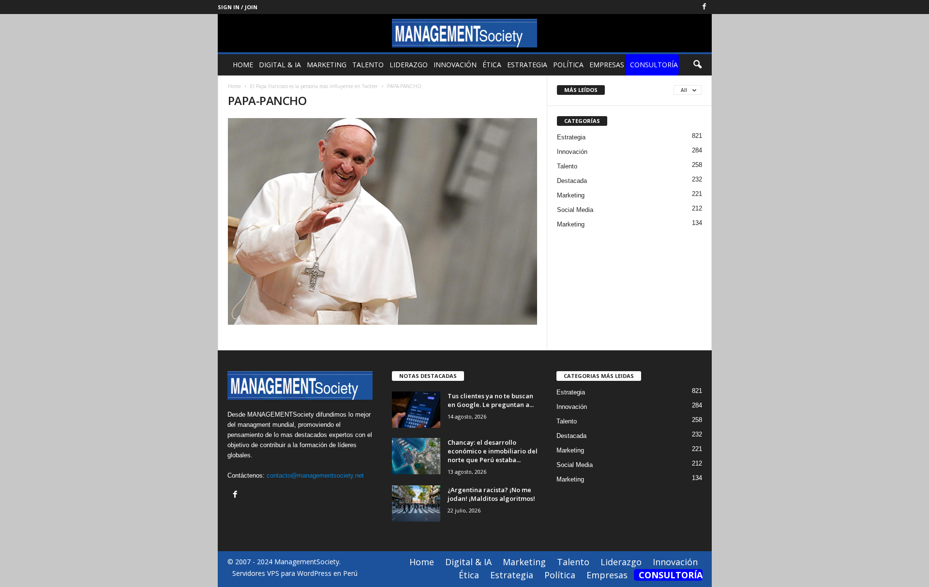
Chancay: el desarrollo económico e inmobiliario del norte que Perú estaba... (493, 451)
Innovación (455, 64)
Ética (491, 64)
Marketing (326, 64)
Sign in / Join (237, 7)
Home (243, 64)
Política (568, 64)
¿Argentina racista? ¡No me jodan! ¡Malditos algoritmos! (491, 494)
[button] (697, 64)
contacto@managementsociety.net (315, 475)
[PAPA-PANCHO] (383, 221)
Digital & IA (280, 64)
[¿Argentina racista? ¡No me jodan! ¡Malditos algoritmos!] (416, 503)
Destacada (572, 180)
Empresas (606, 64)
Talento (368, 64)
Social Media (575, 209)
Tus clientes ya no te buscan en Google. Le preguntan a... (491, 400)
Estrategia (527, 64)
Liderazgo (409, 64)
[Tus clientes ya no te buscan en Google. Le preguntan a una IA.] (416, 409)
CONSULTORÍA (654, 64)
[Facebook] (704, 7)
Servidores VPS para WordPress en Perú (295, 573)
